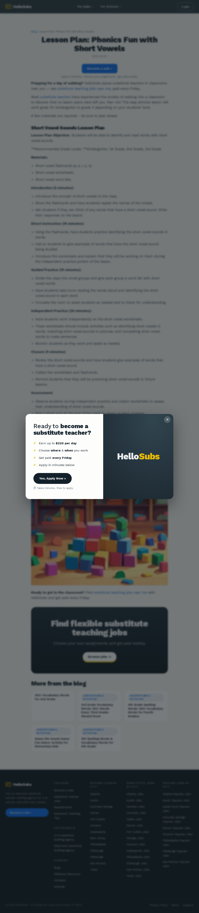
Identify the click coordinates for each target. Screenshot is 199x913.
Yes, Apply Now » (52, 478)
